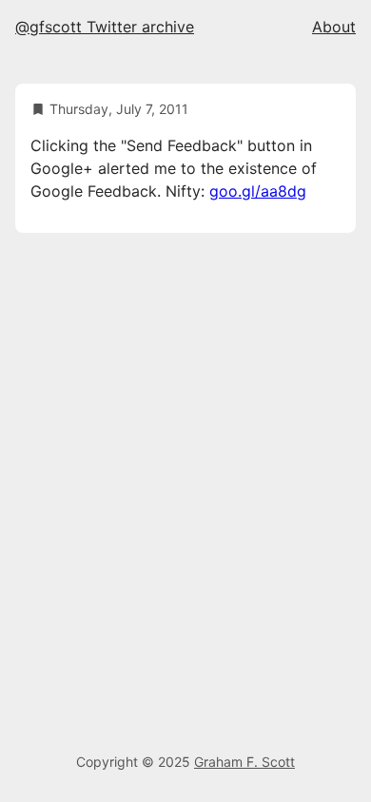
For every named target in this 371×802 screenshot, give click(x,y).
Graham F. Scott (244, 762)
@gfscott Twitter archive (104, 26)
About (334, 26)
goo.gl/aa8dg (257, 190)
